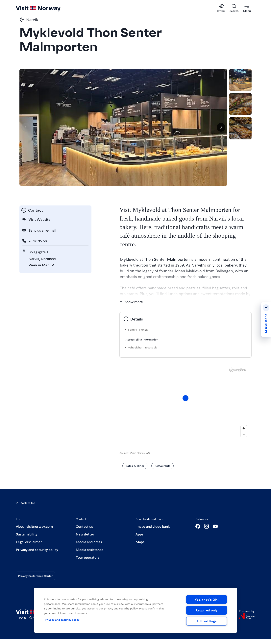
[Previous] (25, 127)
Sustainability (26, 534)
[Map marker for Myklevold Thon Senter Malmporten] (185, 398)
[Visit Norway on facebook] (197, 526)
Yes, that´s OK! (207, 599)
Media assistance (89, 549)
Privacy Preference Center (35, 576)
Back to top (27, 503)
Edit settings (207, 621)
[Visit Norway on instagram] (206, 526)
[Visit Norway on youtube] (215, 526)
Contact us (84, 526)
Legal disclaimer (29, 541)
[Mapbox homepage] (238, 369)
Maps (140, 541)
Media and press (89, 541)
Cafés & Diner (135, 465)
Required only (206, 610)
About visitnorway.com (34, 526)
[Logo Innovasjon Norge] (247, 616)
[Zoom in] (244, 428)
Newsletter (85, 534)
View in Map (39, 265)
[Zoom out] (244, 434)
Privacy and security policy (37, 549)
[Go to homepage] (45, 8)
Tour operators (87, 557)
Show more (134, 301)
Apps (139, 534)
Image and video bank (153, 526)
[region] (135, 610)
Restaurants (162, 465)
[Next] (221, 127)
